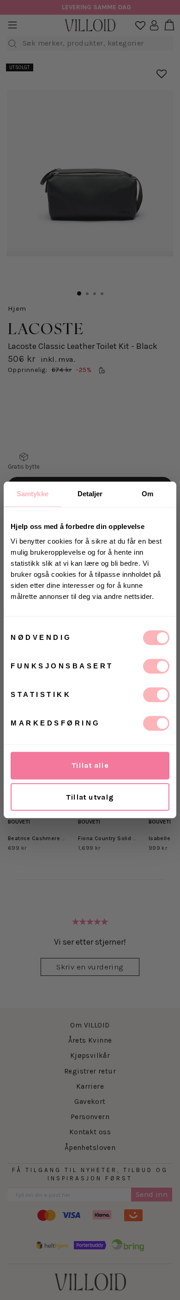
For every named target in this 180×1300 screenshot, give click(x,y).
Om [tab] (147, 494)
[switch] (156, 666)
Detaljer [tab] (90, 494)
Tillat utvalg (90, 797)
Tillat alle (90, 765)
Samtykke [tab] (32, 494)
